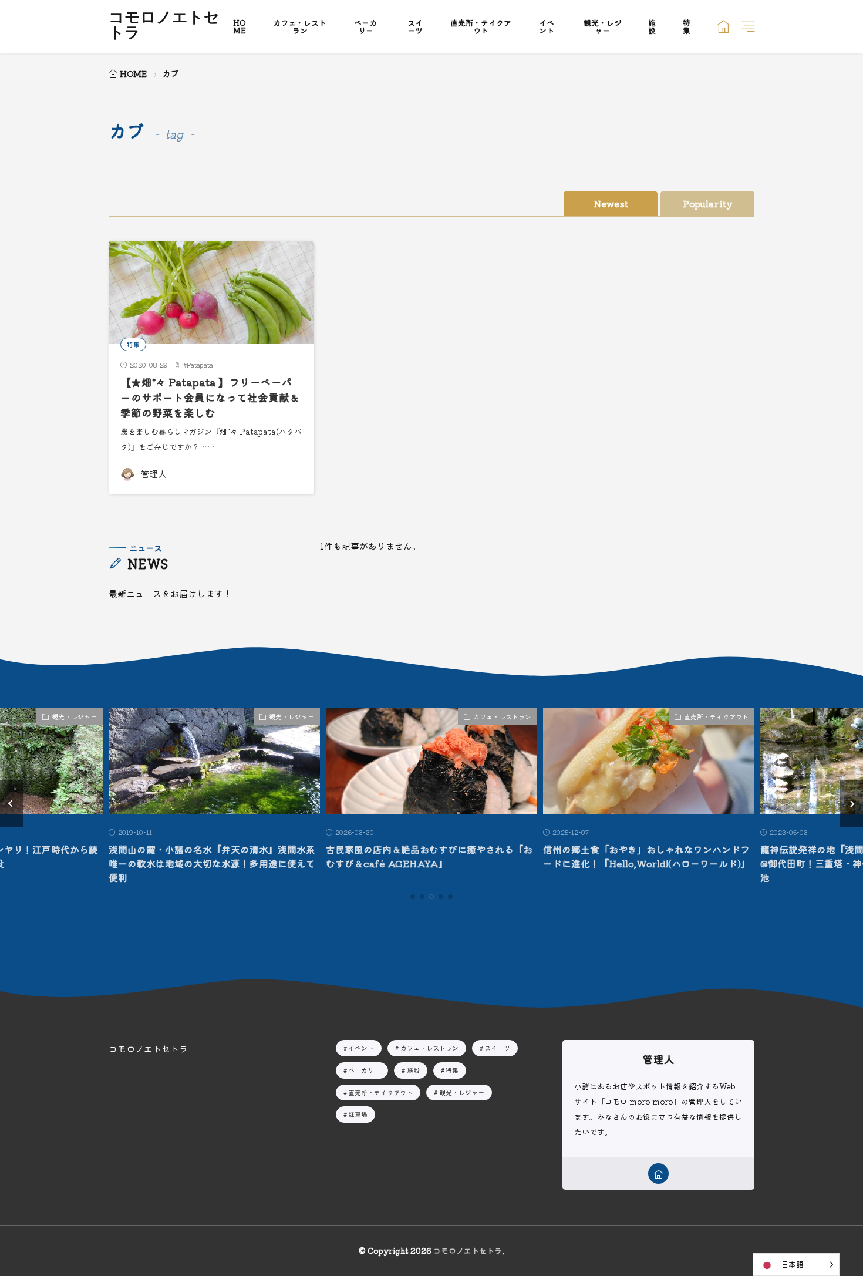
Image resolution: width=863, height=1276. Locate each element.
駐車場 (358, 1114)
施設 (652, 26)
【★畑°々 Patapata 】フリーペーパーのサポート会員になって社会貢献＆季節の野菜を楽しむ (210, 397)
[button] (11, 803)
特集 (686, 26)
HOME (239, 26)
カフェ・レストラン (299, 26)
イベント (546, 26)
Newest (611, 203)
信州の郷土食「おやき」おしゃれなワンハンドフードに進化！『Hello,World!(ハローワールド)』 (646, 856)
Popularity (708, 203)
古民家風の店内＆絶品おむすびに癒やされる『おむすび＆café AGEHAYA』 (429, 856)
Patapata (200, 364)
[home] (658, 1173)
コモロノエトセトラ (164, 26)
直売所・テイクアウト (480, 26)
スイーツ (415, 26)
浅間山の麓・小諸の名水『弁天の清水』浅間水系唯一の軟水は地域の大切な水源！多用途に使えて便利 (212, 863)
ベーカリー (365, 26)
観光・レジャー (603, 26)
